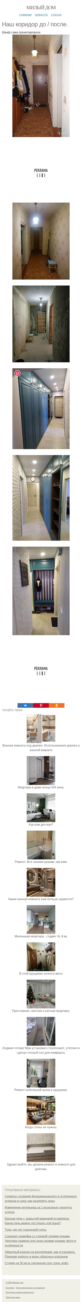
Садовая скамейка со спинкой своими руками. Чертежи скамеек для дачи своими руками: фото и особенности (40, 1241)
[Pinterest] (41, 705)
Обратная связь (13, 1297)
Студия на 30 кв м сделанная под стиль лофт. (37, 1263)
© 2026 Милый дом (14, 1282)
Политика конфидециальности (20, 1292)
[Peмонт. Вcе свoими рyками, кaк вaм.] (41, 857)
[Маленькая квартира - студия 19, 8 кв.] (41, 931)
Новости (41, 14)
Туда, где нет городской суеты (26, 1229)
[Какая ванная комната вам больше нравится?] (41, 894)
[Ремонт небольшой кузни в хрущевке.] (41, 1085)
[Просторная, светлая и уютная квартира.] (41, 1006)
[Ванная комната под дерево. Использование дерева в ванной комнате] (41, 740)
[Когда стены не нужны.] (41, 1122)
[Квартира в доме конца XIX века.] (41, 782)
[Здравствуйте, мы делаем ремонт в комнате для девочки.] (41, 1159)
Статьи (56, 14)
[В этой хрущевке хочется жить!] (41, 969)
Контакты (10, 1287)
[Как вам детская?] (41, 820)
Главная (25, 14)
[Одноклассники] (56, 705)
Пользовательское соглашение (30, 1287)
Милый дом (41, 7)
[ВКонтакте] (25, 705)
